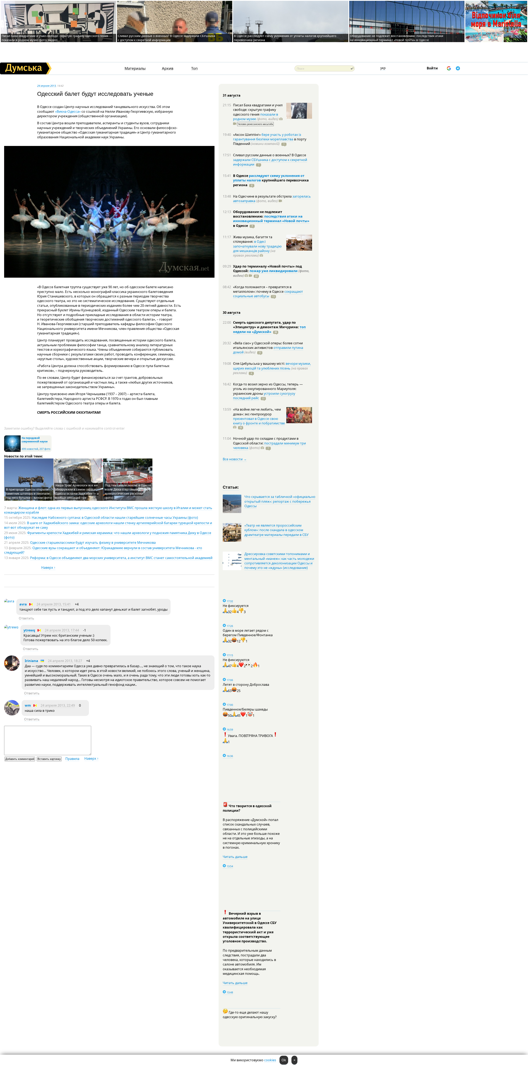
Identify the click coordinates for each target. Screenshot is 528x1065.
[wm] (12, 714)
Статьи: (231, 487)
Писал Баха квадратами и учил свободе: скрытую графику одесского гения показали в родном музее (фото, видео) (55, 38)
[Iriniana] (12, 669)
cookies (270, 1060)
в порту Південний (269, 141)
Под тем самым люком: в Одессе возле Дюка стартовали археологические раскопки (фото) (128, 491)
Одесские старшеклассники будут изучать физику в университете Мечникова (93, 542)
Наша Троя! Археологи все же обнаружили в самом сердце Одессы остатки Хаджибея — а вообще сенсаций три (77, 491)
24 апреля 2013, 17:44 (62, 630)
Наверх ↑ (48, 567)
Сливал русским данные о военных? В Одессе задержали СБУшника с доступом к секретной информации (166, 38)
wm (28, 705)
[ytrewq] (11, 627)
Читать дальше (235, 856)
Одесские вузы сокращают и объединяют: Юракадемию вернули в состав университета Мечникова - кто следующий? (103, 550)
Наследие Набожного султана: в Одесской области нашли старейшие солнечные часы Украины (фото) (115, 517)
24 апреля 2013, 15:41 (54, 604)
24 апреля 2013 (46, 86)
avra (23, 604)
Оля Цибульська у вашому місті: (259, 363)
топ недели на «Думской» (269, 329)
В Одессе (241, 175)
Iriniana (31, 661)
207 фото (44, 449)
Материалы (135, 68)
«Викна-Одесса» (68, 111)
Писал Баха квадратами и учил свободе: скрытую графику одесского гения (258, 110)
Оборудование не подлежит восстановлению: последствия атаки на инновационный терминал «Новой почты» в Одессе (396, 38)
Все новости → (235, 459)
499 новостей (30, 449)
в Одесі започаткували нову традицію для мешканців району (257, 246)
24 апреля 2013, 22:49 (58, 705)
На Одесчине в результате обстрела (262, 196)
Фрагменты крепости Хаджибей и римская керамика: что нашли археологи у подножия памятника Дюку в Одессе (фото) (107, 535)
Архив (167, 68)
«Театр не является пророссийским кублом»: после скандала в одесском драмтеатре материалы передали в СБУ (276, 530)
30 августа (231, 312)
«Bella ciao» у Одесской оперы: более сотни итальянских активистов (268, 345)
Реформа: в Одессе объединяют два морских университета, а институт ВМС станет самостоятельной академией (121, 558)
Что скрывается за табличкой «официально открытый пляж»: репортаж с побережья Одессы (279, 501)
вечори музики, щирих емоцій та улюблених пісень (272, 365)
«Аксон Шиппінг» (247, 134)
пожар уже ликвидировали (274, 271)
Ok (284, 1060)
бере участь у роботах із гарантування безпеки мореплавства (267, 136)
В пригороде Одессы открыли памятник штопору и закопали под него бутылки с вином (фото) (29, 493)
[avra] (9, 601)
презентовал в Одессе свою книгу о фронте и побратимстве (259, 420)
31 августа (231, 95)
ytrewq (29, 630)
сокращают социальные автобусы (268, 293)
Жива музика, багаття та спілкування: (252, 239)
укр (383, 68)
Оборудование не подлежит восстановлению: (257, 214)
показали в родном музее (255, 116)
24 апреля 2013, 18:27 (65, 661)
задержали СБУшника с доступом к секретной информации (270, 162)
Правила (72, 758)
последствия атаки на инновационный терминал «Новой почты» (271, 218)
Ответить (26, 618)
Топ (194, 68)
